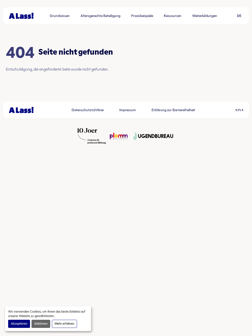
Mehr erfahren (64, 323)
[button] (239, 16)
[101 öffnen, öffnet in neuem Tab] (239, 110)
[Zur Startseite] (21, 16)
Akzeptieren (19, 323)
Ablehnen (40, 323)
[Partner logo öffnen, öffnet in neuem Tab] (91, 136)
